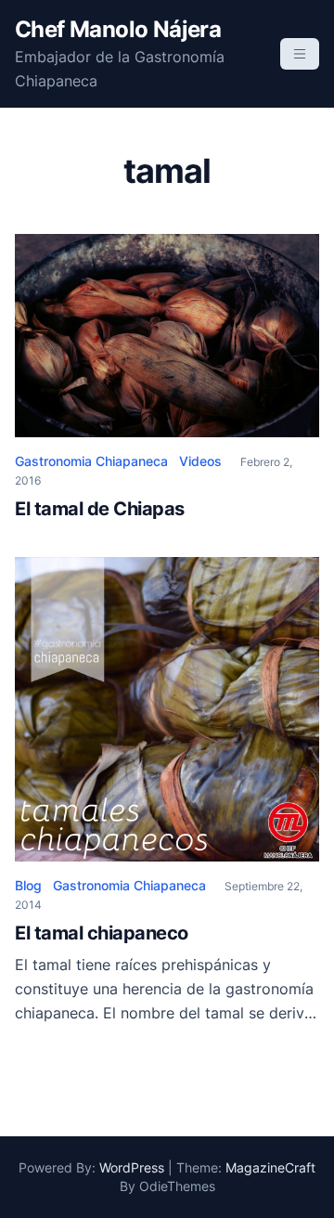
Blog (28, 885)
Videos (200, 461)
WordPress (131, 1167)
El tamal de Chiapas (100, 509)
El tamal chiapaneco (101, 933)
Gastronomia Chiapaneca (91, 461)
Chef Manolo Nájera (118, 29)
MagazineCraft (270, 1167)
